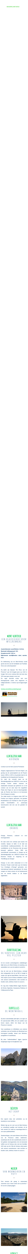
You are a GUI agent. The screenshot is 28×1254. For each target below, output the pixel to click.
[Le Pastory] (14, 4)
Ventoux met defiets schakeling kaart (11, 689)
